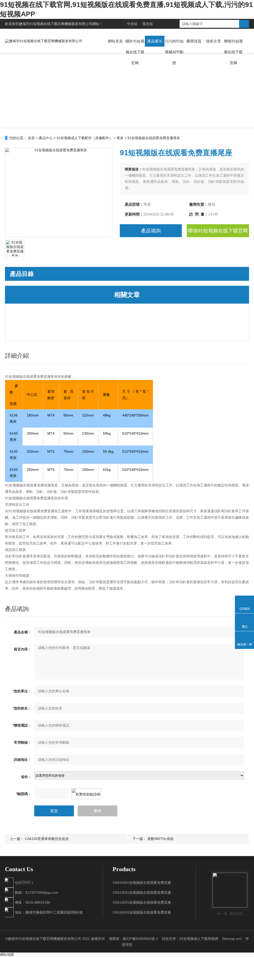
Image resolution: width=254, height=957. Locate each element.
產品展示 (154, 41)
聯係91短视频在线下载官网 (233, 52)
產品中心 (46, 138)
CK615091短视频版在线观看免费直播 (142, 883)
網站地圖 (7, 955)
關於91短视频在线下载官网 (135, 52)
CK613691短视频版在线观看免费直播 (142, 892)
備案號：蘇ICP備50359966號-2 (133, 939)
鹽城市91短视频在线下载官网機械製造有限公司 (55, 24)
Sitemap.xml (231, 939)
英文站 (147, 24)
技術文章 (213, 41)
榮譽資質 (194, 41)
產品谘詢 (151, 230)
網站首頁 (115, 41)
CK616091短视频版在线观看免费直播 (142, 912)
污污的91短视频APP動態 (174, 52)
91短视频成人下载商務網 (198, 939)
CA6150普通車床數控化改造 (47, 839)
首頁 (31, 138)
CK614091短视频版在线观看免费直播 (142, 902)
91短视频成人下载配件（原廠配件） (85, 138)
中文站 (132, 24)
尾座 (120, 138)
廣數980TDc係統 (160, 839)
